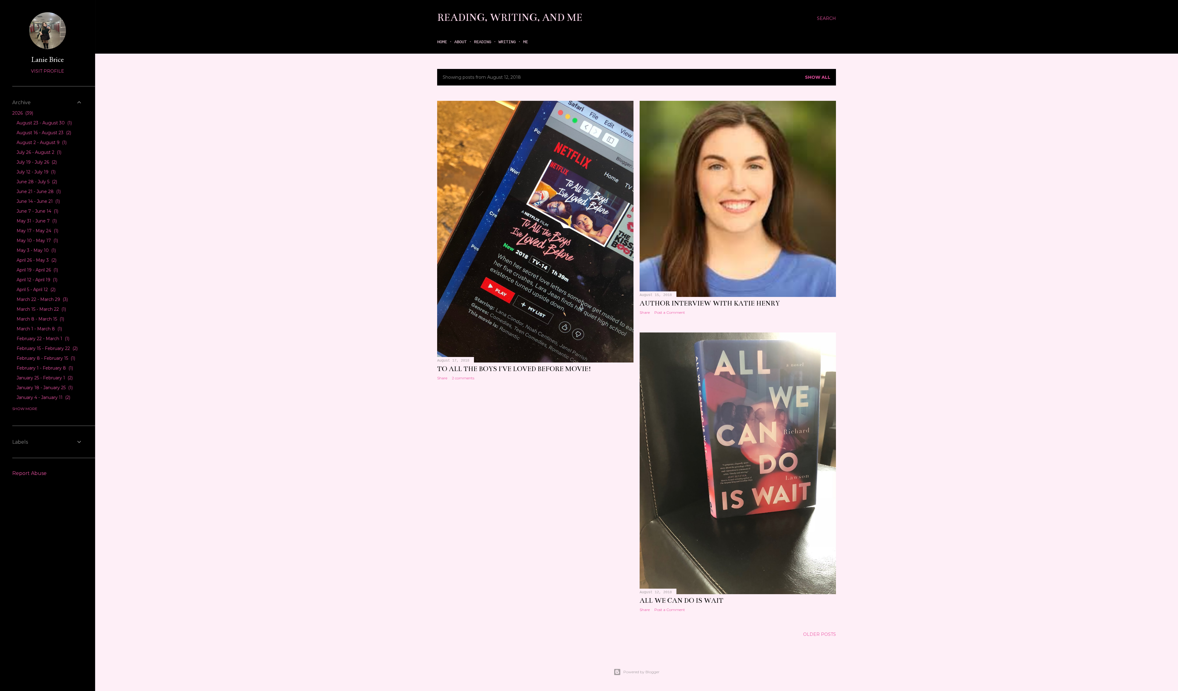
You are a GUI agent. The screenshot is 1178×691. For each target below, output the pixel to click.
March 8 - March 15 (40, 319)
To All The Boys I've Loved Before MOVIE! (514, 369)
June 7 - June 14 (37, 211)
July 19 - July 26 (36, 162)
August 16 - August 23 (43, 132)
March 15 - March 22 (41, 309)
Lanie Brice (47, 59)
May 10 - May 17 (37, 240)
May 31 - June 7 (36, 221)
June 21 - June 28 (38, 191)
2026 (22, 113)
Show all (817, 77)
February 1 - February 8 (44, 368)
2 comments (463, 378)
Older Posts (819, 634)
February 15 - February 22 (46, 348)
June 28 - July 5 (36, 181)
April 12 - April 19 (36, 280)
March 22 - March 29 (42, 299)
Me (525, 42)
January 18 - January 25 (44, 387)
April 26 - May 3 (36, 260)
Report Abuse (29, 473)
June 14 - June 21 (38, 201)
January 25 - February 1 (44, 378)
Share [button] (442, 378)
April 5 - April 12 (35, 289)
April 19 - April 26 (37, 270)
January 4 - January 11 (43, 397)
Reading (482, 42)
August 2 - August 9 (41, 142)
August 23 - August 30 (44, 123)
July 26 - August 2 (38, 152)
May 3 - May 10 (36, 250)
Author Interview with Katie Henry (710, 303)
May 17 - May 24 (37, 230)
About (460, 42)
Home (442, 42)
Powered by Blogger (641, 672)
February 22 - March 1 (42, 338)
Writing (507, 42)
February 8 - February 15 (45, 358)
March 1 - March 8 (39, 329)
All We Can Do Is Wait (681, 600)
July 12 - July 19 (35, 172)
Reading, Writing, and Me (510, 17)
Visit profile (47, 71)
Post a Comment (669, 312)
